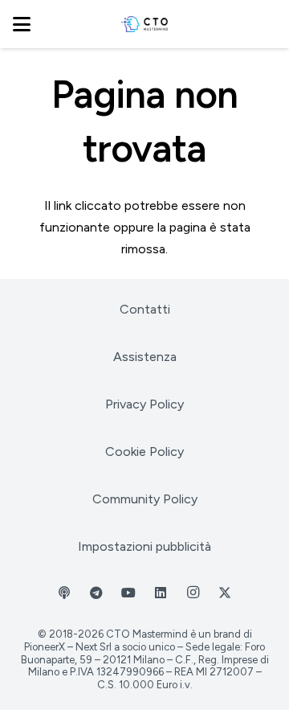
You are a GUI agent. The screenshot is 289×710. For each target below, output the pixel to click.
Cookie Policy (144, 451)
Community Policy (144, 499)
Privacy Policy (144, 404)
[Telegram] (96, 593)
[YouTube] (128, 593)
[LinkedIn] (160, 593)
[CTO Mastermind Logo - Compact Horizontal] (145, 24)
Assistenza (145, 356)
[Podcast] (64, 593)
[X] (225, 593)
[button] (21, 24)
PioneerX (44, 647)
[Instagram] (193, 593)
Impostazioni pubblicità (144, 546)
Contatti (145, 309)
